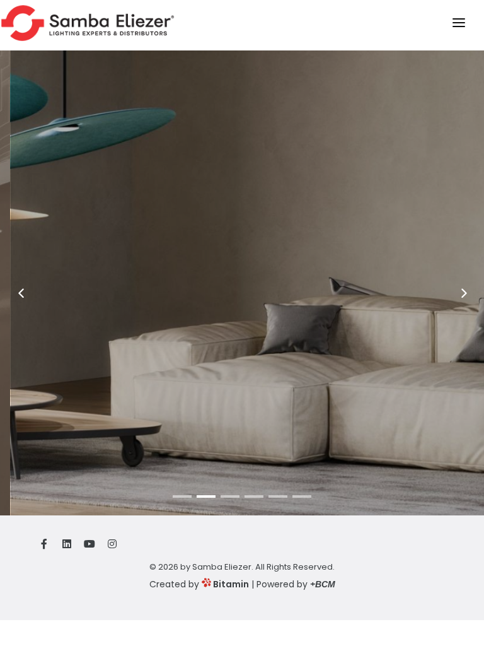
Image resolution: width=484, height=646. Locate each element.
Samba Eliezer (221, 567)
